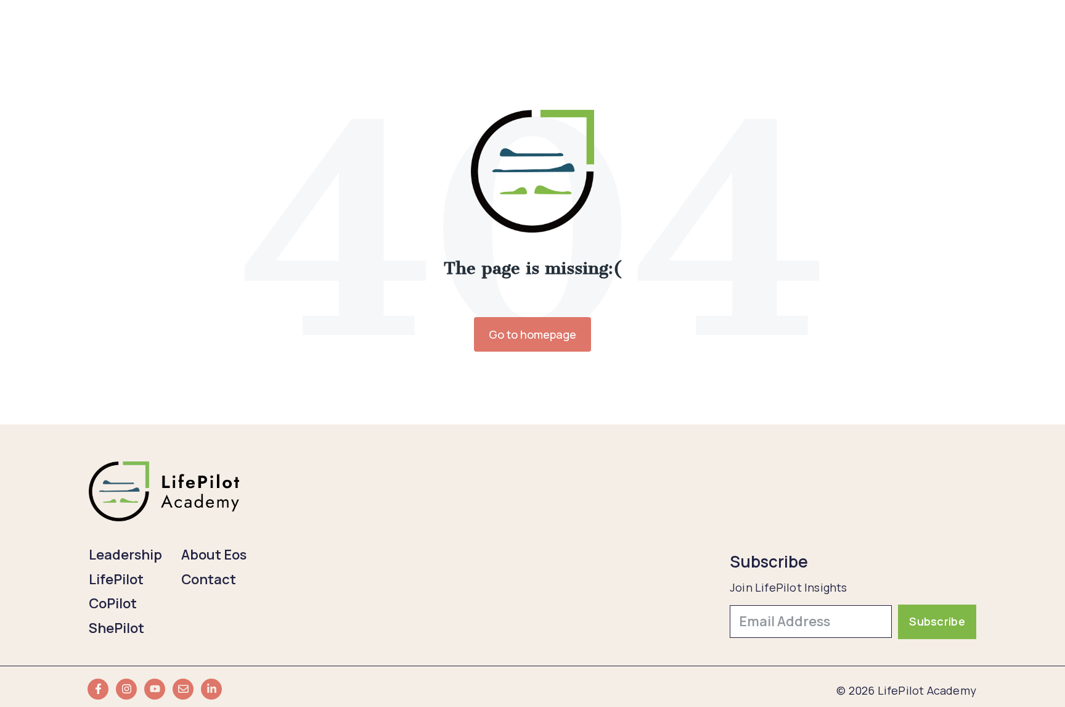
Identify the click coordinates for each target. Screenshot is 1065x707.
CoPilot (113, 603)
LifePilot (116, 579)
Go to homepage (532, 334)
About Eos (214, 554)
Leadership (125, 554)
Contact (208, 579)
